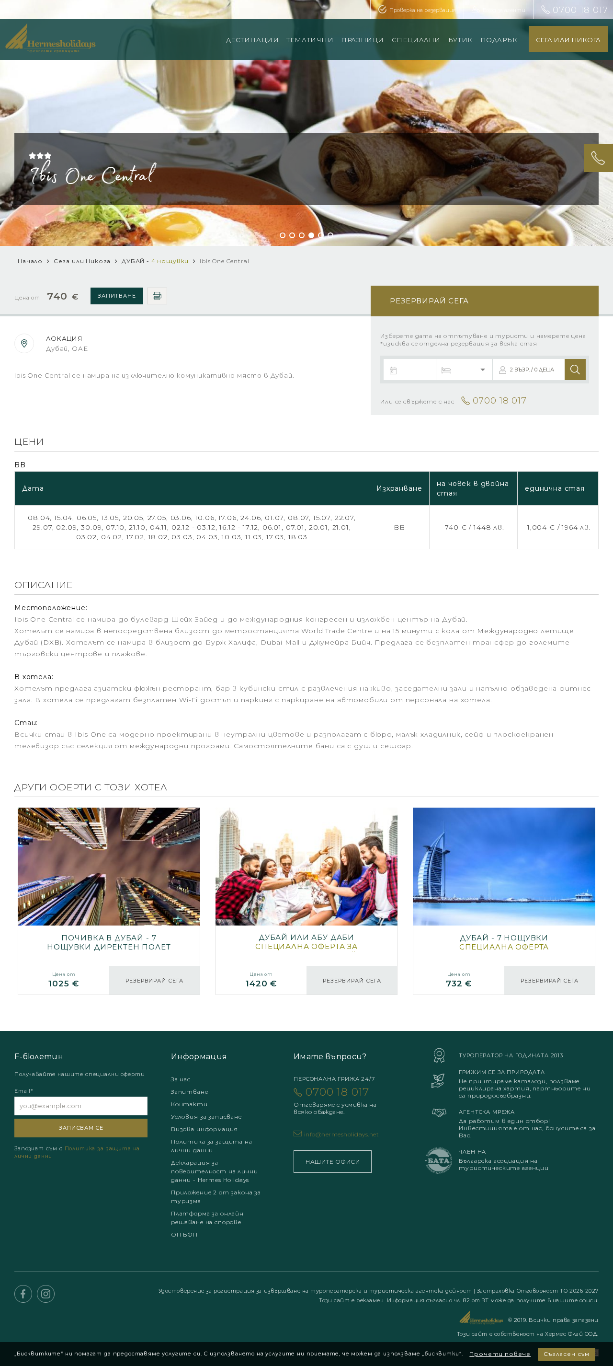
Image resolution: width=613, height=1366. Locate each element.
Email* (24, 1091)
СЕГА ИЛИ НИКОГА (568, 40)
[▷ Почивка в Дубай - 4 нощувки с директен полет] (504, 901)
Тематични (309, 40)
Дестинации (252, 40)
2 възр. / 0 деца (532, 369)
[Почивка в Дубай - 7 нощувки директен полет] (109, 901)
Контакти (189, 1104)
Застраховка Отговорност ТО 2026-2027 (538, 1290)
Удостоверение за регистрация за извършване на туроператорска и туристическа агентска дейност (316, 1290)
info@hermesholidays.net (341, 1134)
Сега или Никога (82, 261)
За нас (181, 1079)
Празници (362, 40)
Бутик (460, 40)
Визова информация (204, 1129)
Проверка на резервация (422, 10)
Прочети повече (500, 1353)
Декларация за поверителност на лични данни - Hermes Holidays (214, 1171)
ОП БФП (184, 1234)
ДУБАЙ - (155, 261)
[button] (282, 235)
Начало (30, 261)
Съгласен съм (567, 1353)
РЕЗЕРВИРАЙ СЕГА (154, 980)
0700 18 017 (580, 10)
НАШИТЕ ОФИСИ (333, 1161)
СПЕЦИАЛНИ (416, 40)
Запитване (117, 295)
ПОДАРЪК (499, 40)
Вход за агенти (504, 10)
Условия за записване (206, 1116)
